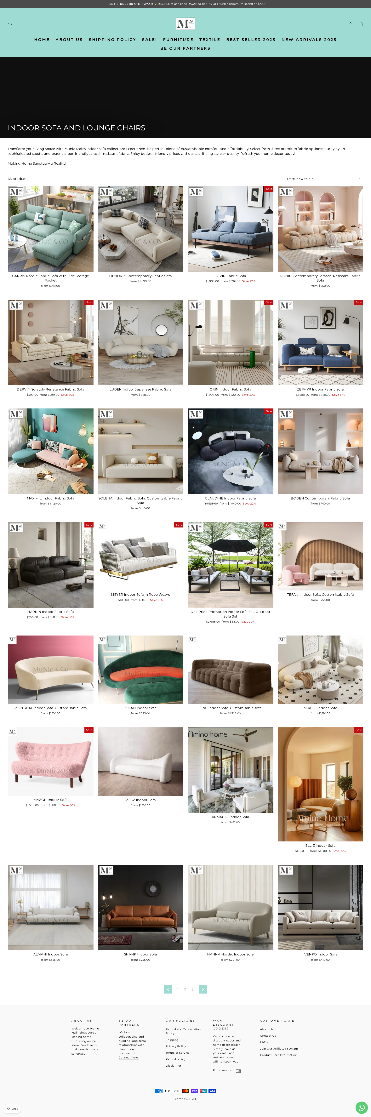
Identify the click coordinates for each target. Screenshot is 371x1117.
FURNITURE (178, 39)
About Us (266, 1029)
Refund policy (176, 1059)
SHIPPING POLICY (112, 39)
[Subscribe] (238, 1070)
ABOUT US (69, 39)
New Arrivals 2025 (309, 39)
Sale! (149, 39)
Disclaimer (173, 1065)
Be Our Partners (185, 48)
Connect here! (129, 1057)
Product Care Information (278, 1055)
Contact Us (268, 1035)
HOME (42, 39)
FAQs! (264, 1042)
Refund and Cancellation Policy (183, 1031)
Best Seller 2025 (251, 39)
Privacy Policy (176, 1046)
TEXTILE (209, 39)
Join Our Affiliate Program (279, 1048)
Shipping (172, 1040)
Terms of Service (178, 1052)
